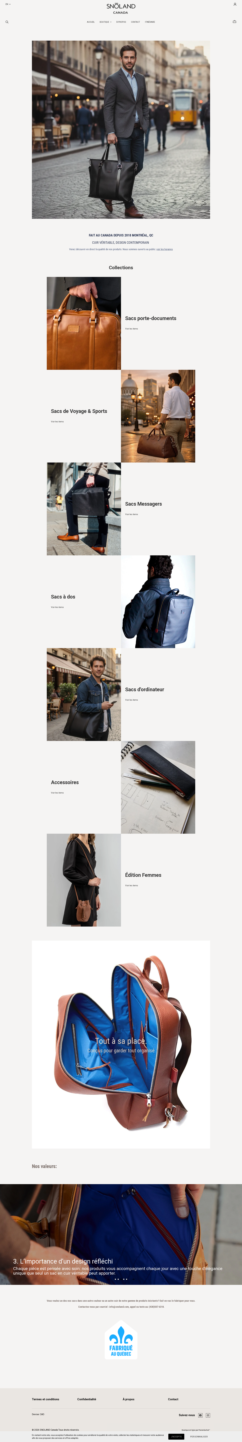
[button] (199, 1436)
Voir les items (131, 328)
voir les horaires (164, 249)
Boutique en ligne (188, 1430)
